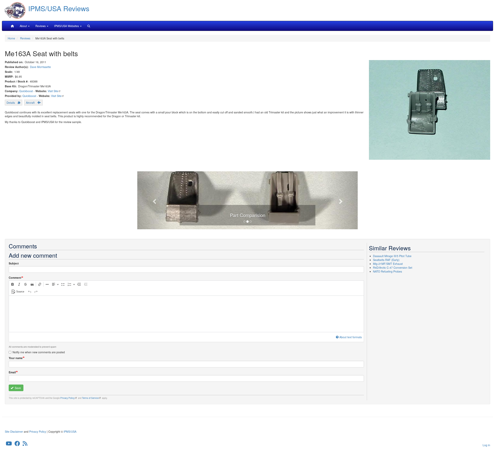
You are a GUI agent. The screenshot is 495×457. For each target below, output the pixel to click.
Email (12, 372)
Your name (16, 358)
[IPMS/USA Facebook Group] (17, 444)
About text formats (350, 337)
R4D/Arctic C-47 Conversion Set (392, 267)
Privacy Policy (67, 397)
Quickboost (26, 91)
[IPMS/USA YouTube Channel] (9, 444)
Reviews (25, 38)
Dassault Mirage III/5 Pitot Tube (392, 256)
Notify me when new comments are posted (39, 352)
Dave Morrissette (40, 67)
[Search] (88, 26)
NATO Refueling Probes (387, 271)
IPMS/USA (70, 431)
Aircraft (30, 102)
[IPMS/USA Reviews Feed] (25, 444)
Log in (486, 445)
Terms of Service (90, 397)
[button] (247, 200)
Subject (14, 263)
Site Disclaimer (14, 431)
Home (11, 38)
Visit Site (53, 91)
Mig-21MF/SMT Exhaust (388, 264)
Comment (15, 277)
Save (17, 388)
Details (11, 102)
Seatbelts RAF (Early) (386, 260)
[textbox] (186, 314)
